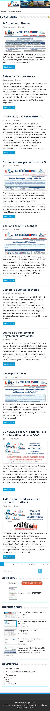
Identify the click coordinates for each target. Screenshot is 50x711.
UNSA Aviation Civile (25, 708)
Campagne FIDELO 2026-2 (27, 631)
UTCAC (22, 27)
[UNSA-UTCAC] (25, 4)
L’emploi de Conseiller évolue (21, 289)
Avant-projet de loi (14, 373)
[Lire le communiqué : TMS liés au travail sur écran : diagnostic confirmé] (25, 520)
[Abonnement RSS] (49, 17)
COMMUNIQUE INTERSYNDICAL (23, 116)
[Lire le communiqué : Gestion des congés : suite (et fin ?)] (25, 180)
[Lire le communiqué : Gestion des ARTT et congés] (25, 244)
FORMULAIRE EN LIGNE (32, 583)
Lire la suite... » (9, 67)
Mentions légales (21, 703)
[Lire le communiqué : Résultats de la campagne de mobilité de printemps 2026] (10, 642)
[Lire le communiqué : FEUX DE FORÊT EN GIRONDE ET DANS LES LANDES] (10, 615)
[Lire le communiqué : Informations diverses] (25, 41)
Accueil (4, 12)
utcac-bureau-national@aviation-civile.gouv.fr (20, 671)
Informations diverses (17, 23)
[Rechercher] (40, 571)
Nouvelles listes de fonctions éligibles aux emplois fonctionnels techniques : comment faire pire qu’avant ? (32, 650)
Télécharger (36, 593)
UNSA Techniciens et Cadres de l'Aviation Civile (20, 705)
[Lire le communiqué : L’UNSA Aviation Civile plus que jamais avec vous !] (10, 624)
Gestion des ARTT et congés (20, 225)
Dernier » (32, 564)
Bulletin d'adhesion (25, 593)
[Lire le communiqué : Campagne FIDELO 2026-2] (10, 634)
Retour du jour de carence (19, 76)
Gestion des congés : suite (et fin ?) (24, 162)
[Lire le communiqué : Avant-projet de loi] (25, 391)
